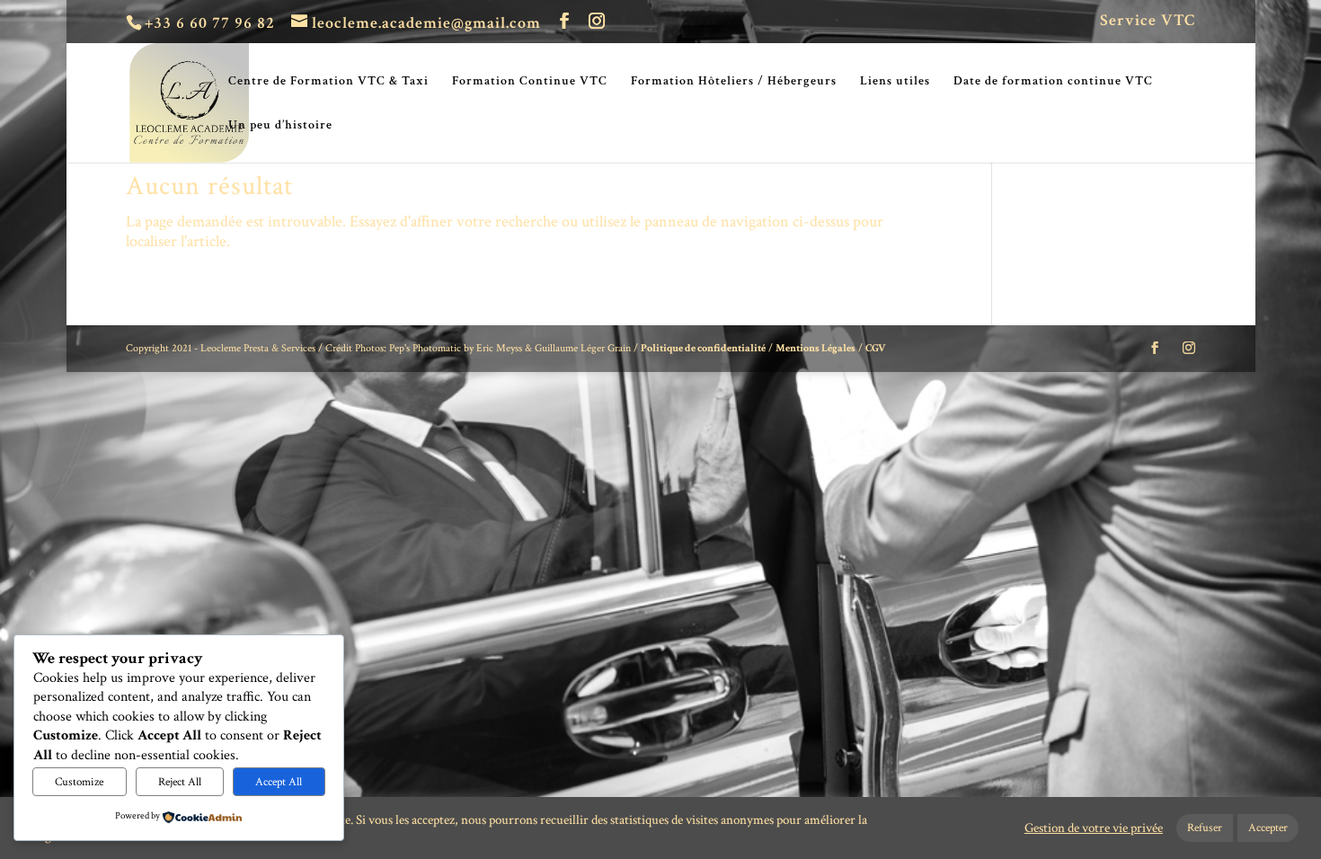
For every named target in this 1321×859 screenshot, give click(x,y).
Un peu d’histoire (280, 126)
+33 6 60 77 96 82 (210, 23)
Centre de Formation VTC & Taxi (328, 82)
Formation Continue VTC (529, 82)
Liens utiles (895, 82)
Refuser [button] (1204, 828)
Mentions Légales (816, 348)
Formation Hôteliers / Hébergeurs (734, 82)
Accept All (278, 782)
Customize (79, 782)
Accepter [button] (1268, 828)
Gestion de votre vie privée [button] (1093, 828)
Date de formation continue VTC (1053, 82)
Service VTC (1147, 22)
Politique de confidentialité (703, 348)
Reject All (179, 782)
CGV (875, 348)
